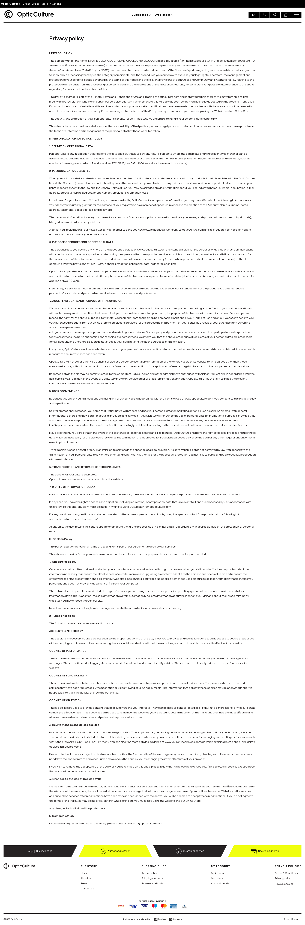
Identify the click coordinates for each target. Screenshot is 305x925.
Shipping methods (152, 878)
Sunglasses (140, 14)
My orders (217, 878)
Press (84, 883)
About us (86, 878)
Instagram (178, 919)
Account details (220, 883)
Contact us (87, 888)
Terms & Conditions (286, 873)
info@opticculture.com (147, 823)
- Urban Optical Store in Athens (31, 3)
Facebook (162, 919)
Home (84, 873)
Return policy (149, 873)
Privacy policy (282, 878)
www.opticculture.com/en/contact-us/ (73, 519)
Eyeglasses (163, 14)
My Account (218, 873)
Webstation (296, 919)
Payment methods (152, 883)
